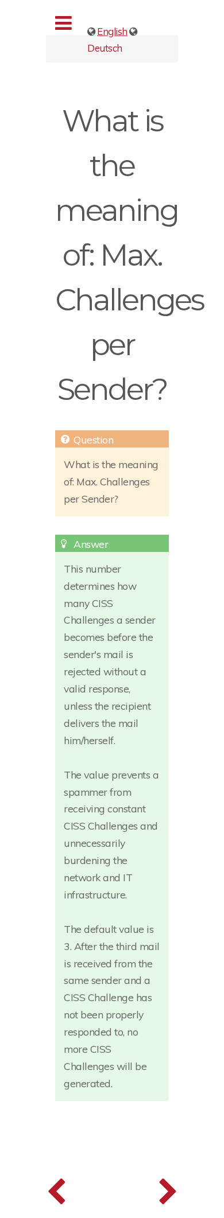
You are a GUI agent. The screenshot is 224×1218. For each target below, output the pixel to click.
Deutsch (104, 47)
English (112, 31)
